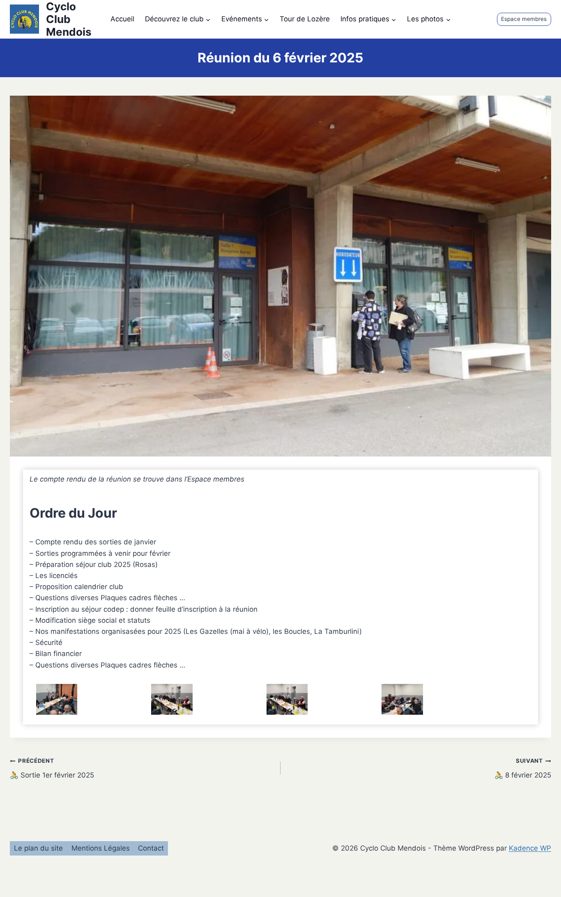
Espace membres (524, 19)
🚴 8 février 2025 (522, 768)
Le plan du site (38, 848)
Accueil (122, 19)
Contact (151, 848)
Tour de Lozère (305, 19)
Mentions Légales (100, 848)
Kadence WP (530, 848)
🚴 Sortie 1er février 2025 (52, 768)
